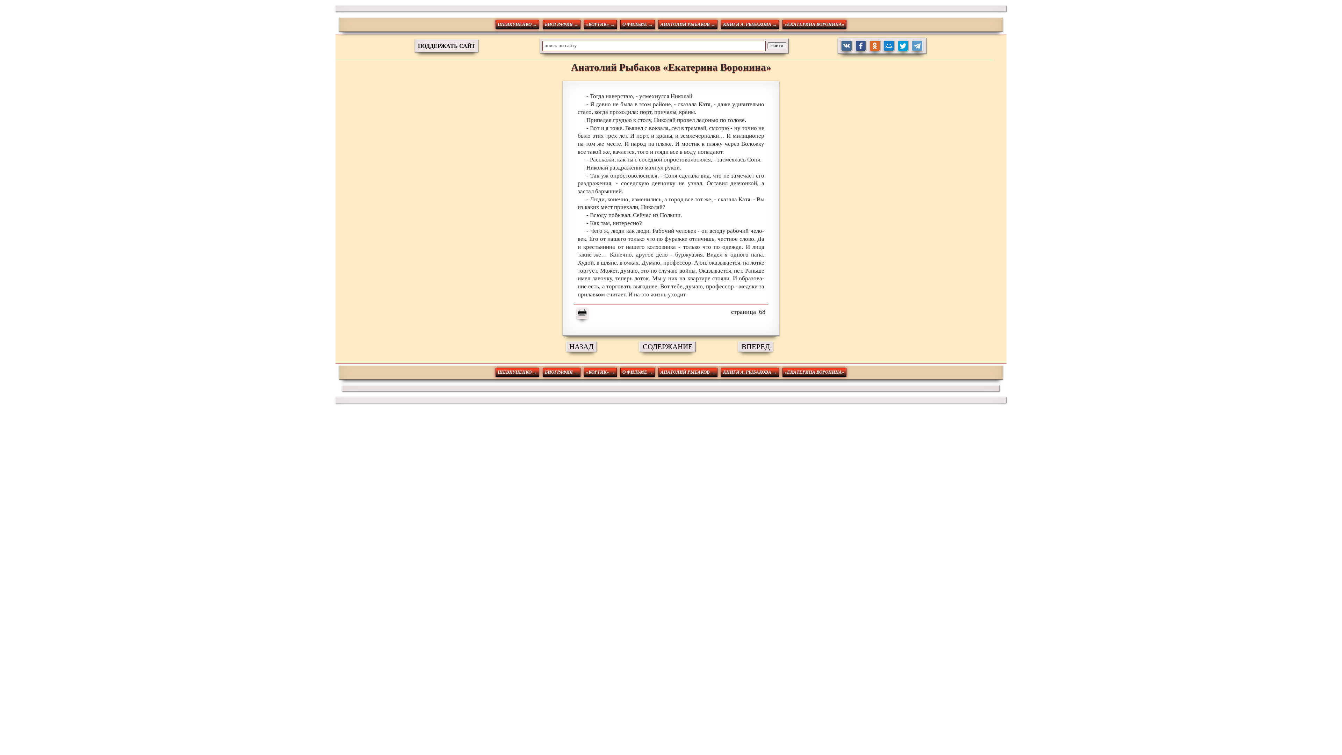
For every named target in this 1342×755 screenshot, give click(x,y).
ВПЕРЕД (756, 347)
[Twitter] (903, 46)
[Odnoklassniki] (875, 46)
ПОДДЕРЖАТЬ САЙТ (446, 46)
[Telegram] (917, 46)
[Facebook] (861, 46)
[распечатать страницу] (582, 313)
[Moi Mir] (889, 46)
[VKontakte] (846, 46)
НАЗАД (581, 347)
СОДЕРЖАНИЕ (668, 347)
